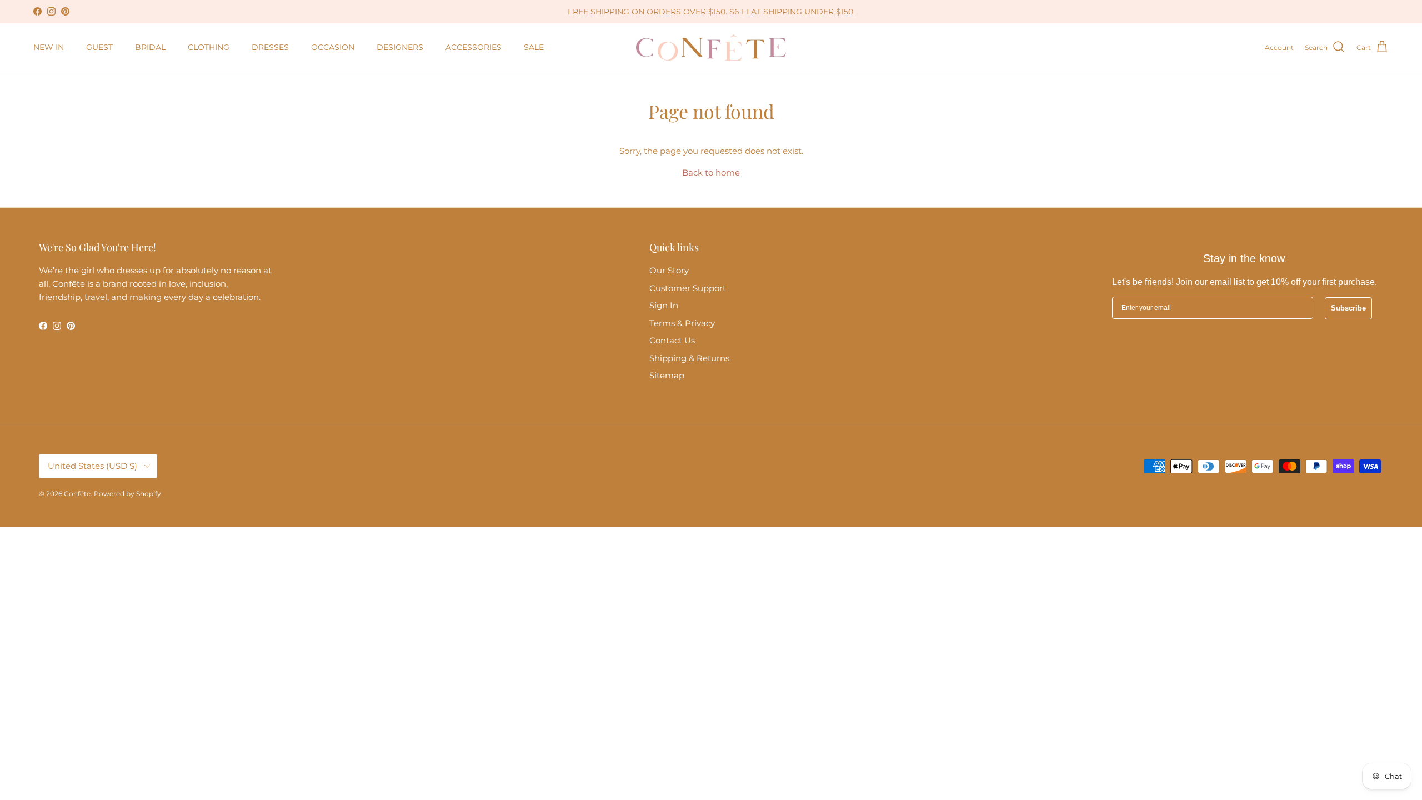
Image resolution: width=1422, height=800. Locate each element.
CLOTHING (208, 47)
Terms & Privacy (682, 323)
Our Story (669, 270)
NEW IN (48, 47)
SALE (534, 47)
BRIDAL (150, 47)
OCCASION (332, 47)
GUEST (99, 47)
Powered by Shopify (127, 493)
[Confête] (711, 47)
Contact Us (672, 340)
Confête (77, 493)
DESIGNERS (400, 47)
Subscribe (1348, 308)
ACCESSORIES (473, 47)
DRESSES (270, 47)
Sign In (663, 305)
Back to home (711, 172)
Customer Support (687, 288)
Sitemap (666, 375)
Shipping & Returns (689, 358)
